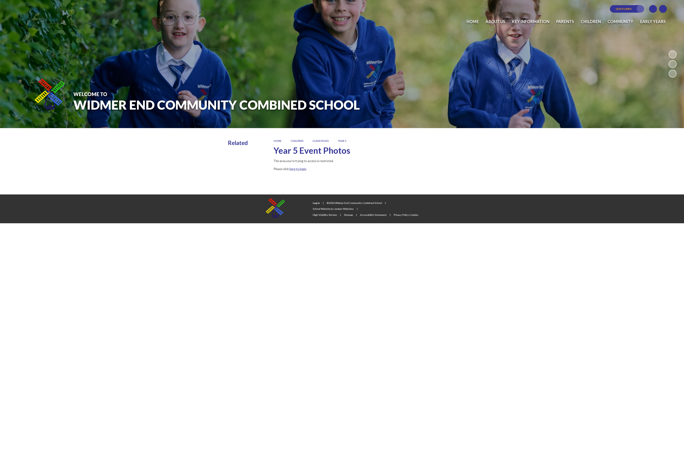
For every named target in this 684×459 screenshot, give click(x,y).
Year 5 (342, 140)
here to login (297, 169)
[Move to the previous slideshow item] (673, 64)
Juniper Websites (344, 208)
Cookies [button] (413, 214)
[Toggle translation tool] (653, 9)
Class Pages (320, 140)
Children (297, 140)
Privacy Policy (401, 214)
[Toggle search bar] (663, 9)
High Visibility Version (325, 214)
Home (277, 140)
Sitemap (348, 214)
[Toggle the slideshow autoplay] (673, 54)
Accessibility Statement (373, 214)
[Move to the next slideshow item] (673, 74)
